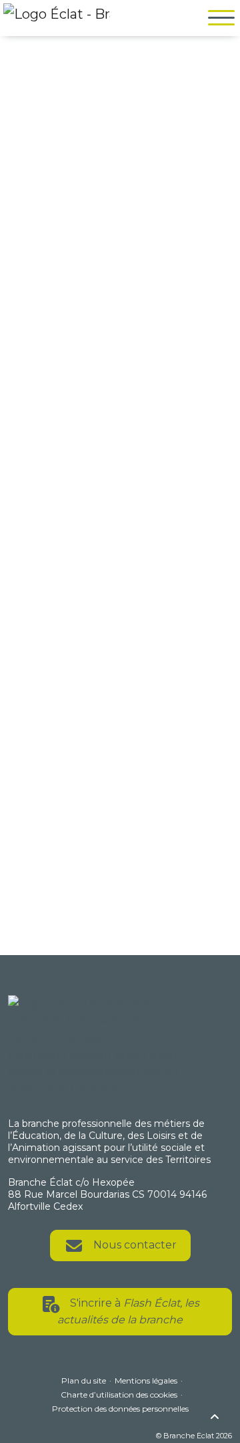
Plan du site (83, 1380)
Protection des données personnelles (120, 1409)
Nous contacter (134, 1244)
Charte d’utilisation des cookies (119, 1395)
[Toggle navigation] (218, 18)
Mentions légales (146, 1380)
